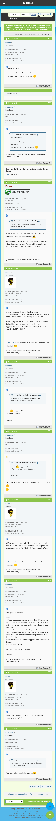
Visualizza (45, 34)
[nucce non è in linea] (10, 282)
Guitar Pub (10, 343)
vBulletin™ (27, 812)
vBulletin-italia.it (36, 817)
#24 (49, 268)
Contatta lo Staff (34, 801)
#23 (49, 182)
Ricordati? (15, 18)
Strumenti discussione (31, 34)
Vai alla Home (46, 801)
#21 (49, 38)
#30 (49, 728)
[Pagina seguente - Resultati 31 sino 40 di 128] (42, 14)
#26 (49, 431)
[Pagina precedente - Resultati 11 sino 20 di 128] (38, 14)
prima (34, 14)
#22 (49, 103)
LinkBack (18, 34)
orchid (8, 175)
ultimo (47, 14)
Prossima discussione (38, 794)
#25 (49, 361)
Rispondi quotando (45, 86)
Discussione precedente (18, 794)
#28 (49, 580)
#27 (49, 499)
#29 (49, 672)
